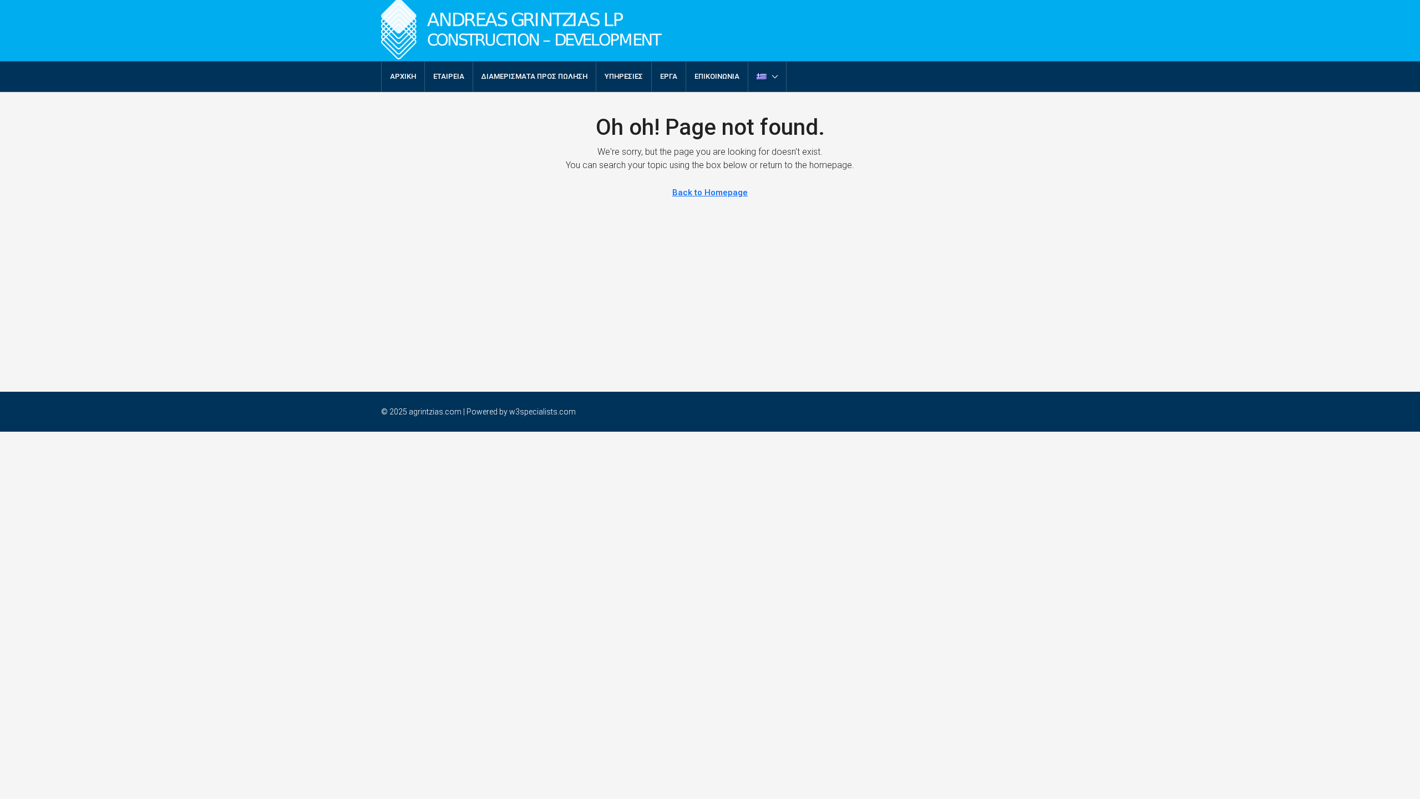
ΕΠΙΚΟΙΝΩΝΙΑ (716, 76)
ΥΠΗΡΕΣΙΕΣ (624, 76)
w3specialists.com (542, 411)
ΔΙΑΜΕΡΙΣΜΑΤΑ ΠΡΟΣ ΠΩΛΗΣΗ (534, 76)
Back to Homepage (710, 193)
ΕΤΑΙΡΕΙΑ (448, 76)
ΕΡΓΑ (668, 76)
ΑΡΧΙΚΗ (403, 76)
